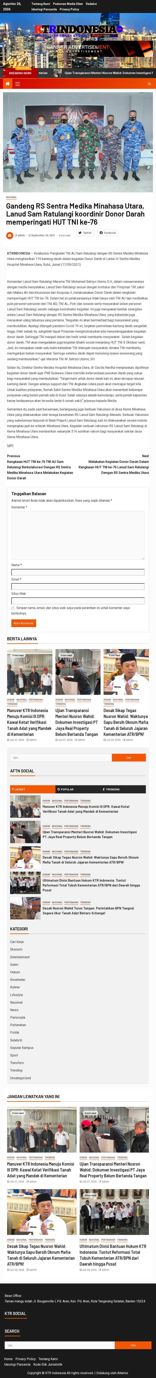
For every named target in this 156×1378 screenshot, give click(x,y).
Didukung (102, 1373)
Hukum (10, 700)
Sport (14, 1055)
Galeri (14, 965)
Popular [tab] (67, 789)
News (14, 1010)
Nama (16, 565)
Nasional (11, 197)
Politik (14, 1032)
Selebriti (16, 1040)
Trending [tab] (113, 789)
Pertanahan (36, 700)
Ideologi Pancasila (44, 9)
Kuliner (15, 987)
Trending (12, 704)
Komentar (19, 507)
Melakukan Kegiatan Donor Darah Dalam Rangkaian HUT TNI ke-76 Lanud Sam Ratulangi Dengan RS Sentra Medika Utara (114, 464)
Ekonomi (16, 949)
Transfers (17, 1063)
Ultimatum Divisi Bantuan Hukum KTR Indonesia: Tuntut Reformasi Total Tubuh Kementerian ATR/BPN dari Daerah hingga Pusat (91, 885)
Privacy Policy (69, 9)
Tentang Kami (40, 3)
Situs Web (18, 594)
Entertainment (20, 957)
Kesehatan (17, 980)
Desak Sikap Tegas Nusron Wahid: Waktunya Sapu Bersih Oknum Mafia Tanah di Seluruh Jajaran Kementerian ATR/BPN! (126, 722)
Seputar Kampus (22, 1048)
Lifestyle (16, 995)
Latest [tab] (20, 789)
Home (8, 1359)
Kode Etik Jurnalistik (47, 1364)
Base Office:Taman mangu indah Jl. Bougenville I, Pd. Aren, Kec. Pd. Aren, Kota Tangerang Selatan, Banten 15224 (75, 1298)
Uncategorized (20, 1078)
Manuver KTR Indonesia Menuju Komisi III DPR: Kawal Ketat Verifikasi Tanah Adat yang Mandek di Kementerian (29, 722)
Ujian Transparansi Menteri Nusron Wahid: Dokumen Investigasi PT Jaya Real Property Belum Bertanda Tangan (76, 722)
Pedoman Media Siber (68, 3)
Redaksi (91, 3)
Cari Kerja (17, 942)
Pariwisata (17, 1017)
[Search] (149, 84)
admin (21, 235)
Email (16, 579)
